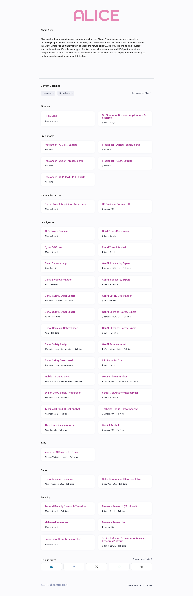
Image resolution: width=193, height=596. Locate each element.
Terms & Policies (134, 585)
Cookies (148, 585)
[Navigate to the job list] (96, 20)
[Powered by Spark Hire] (54, 585)
